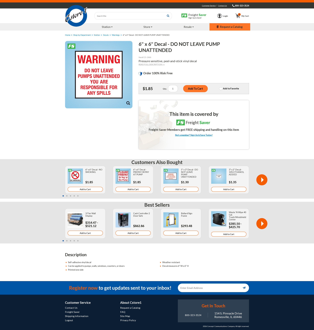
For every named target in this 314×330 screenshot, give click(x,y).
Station (97, 35)
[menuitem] (107, 27)
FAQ (122, 311)
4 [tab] (74, 196)
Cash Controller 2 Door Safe (141, 214)
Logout (69, 320)
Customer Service (209, 6)
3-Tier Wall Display (90, 214)
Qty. (165, 89)
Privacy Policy (128, 320)
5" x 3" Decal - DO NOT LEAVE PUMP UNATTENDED (189, 173)
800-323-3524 (193, 315)
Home (67, 35)
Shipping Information (76, 316)
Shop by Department (82, 35)
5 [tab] (77, 196)
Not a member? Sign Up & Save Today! (194, 135)
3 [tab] (70, 196)
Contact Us (222, 6)
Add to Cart (85, 189)
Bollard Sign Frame (186, 214)
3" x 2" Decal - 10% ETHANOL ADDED (236, 172)
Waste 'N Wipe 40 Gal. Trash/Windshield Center (237, 216)
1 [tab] (63, 196)
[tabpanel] (85, 180)
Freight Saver (72, 311)
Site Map (125, 316)
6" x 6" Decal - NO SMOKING (93, 170)
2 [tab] (66, 196)
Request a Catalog (130, 307)
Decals (106, 35)
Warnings (116, 35)
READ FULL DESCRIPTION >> (152, 64)
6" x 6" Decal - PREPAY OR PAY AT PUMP (141, 172)
